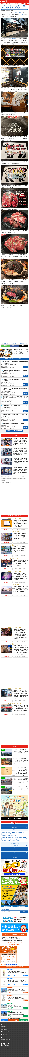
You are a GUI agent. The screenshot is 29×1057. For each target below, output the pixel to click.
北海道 (11, 10)
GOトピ (2, 3)
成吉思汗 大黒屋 (17, 13)
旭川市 (18, 840)
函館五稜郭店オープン (14, 38)
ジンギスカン (4, 478)
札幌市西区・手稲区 (12, 835)
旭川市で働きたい (9, 358)
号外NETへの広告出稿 (6, 1031)
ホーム (3, 1024)
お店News (23, 3)
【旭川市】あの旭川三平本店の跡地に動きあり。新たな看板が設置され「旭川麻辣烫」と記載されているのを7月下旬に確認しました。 (20, 708)
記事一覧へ (14, 343)
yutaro (9, 482)
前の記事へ (6, 343)
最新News (8, 3)
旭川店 (23, 14)
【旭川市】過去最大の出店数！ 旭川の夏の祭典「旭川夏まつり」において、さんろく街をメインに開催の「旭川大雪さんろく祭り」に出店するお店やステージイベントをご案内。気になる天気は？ (20, 634)
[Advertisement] (14, 499)
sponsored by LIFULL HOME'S (18, 966)
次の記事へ (22, 343)
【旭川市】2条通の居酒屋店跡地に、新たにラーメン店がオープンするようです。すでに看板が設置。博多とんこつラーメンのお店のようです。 (20, 523)
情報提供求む (4, 1029)
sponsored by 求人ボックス (19, 358)
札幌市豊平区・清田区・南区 (7, 837)
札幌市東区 (4, 835)
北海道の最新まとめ (6, 832)
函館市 (3, 840)
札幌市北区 (21, 832)
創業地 (14, 478)
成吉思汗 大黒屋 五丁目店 (21, 478)
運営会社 (4, 1026)
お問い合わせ (4, 1034)
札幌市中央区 (14, 832)
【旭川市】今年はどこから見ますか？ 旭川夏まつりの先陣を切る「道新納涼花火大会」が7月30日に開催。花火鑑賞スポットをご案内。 (20, 576)
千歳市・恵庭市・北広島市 (20, 837)
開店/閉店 (17, 3)
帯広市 (13, 840)
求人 (12, 3)
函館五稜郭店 (9, 478)
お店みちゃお (4, 482)
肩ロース (3, 480)
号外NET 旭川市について (6, 1039)
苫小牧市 (8, 840)
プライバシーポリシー (6, 1037)
